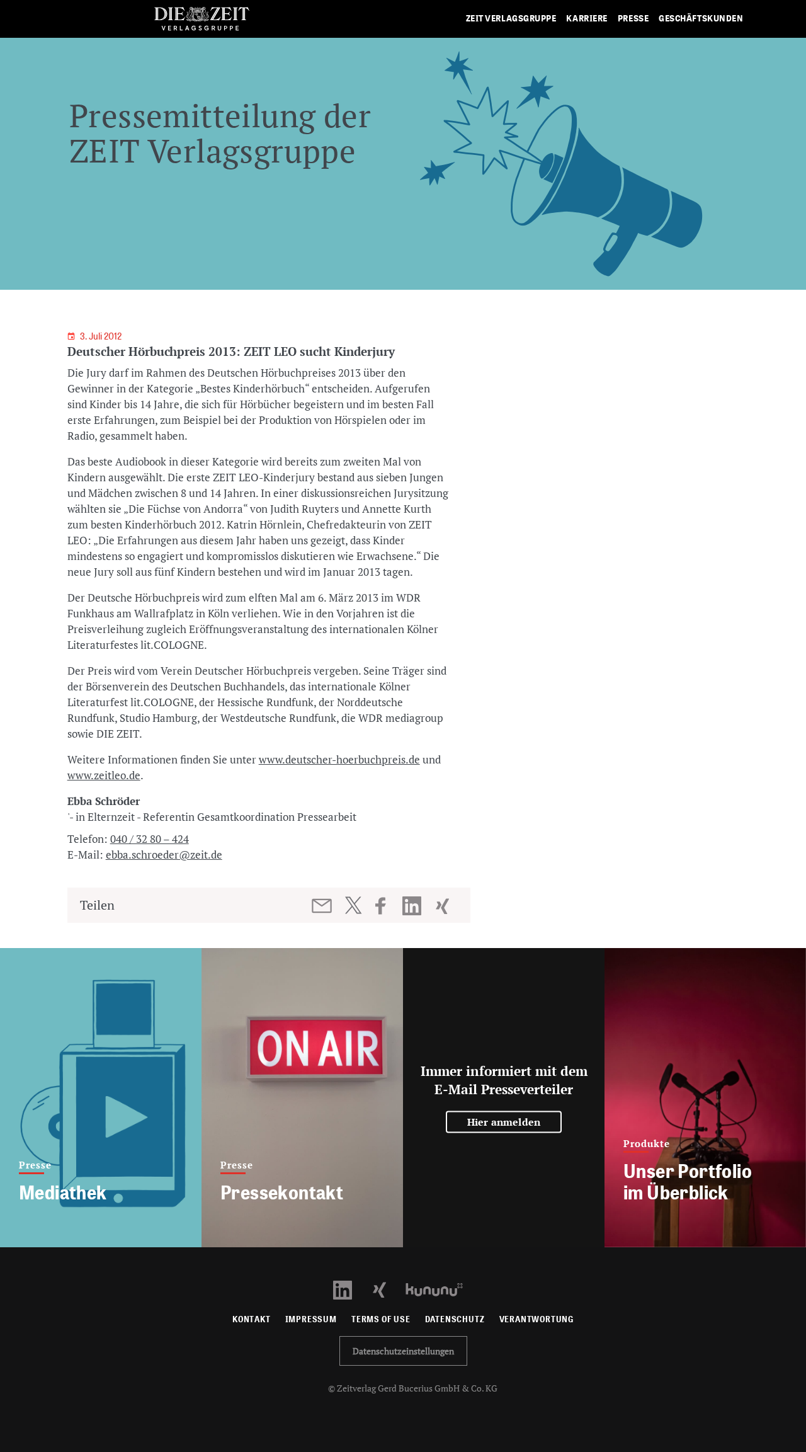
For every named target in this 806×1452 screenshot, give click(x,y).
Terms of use (381, 1319)
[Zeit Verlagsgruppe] (201, 19)
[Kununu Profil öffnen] (440, 1289)
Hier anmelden (504, 1122)
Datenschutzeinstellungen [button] (403, 1351)
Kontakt (251, 1319)
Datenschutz (455, 1319)
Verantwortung (536, 1319)
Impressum (311, 1319)
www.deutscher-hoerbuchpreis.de (339, 759)
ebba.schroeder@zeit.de (164, 854)
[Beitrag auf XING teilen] (444, 906)
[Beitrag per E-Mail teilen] (323, 906)
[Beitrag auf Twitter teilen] (353, 905)
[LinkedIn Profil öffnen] (349, 1289)
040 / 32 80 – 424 (149, 839)
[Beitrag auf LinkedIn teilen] (413, 905)
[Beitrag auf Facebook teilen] (386, 906)
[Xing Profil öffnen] (387, 1289)
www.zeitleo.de (103, 775)
